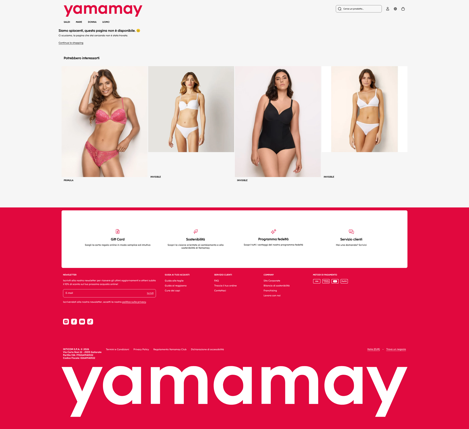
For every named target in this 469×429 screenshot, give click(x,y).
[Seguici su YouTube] (82, 322)
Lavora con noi (272, 295)
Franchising (270, 290)
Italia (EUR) (373, 349)
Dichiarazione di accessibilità (207, 349)
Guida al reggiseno (176, 285)
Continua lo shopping (71, 43)
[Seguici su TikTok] (90, 322)
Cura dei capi (172, 290)
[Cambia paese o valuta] (395, 9)
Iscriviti (150, 293)
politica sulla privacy (134, 302)
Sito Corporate (272, 280)
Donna (92, 22)
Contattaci (220, 290)
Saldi (67, 22)
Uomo (106, 22)
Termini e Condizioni (117, 349)
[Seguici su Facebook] (74, 322)
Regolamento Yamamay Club (170, 349)
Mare (79, 22)
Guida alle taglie (174, 280)
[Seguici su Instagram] (66, 322)
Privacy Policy (141, 349)
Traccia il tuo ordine (225, 285)
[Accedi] (387, 9)
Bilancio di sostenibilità (277, 285)
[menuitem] (359, 8)
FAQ (216, 280)
